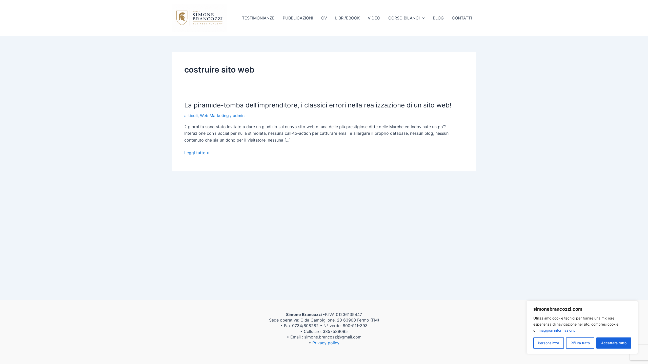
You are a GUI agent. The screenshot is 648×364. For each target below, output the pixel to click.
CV (324, 17)
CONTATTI (462, 17)
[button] (422, 18)
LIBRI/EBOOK (347, 17)
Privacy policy (325, 342)
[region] (582, 327)
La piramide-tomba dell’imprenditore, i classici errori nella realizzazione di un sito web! (317, 105)
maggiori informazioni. (557, 330)
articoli (191, 115)
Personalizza (548, 343)
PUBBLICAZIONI (298, 17)
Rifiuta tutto (580, 343)
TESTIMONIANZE (258, 17)
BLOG (438, 17)
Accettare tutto (613, 343)
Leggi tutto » (196, 152)
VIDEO (374, 17)
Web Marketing (214, 115)
